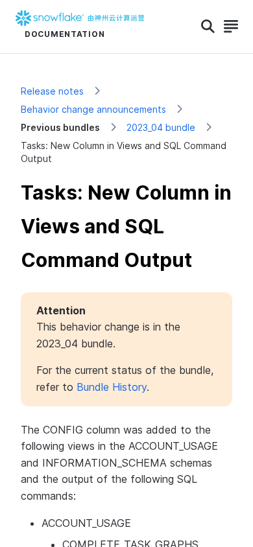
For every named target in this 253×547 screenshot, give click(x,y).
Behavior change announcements (93, 109)
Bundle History (112, 386)
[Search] (208, 26)
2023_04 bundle (160, 127)
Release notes (52, 91)
